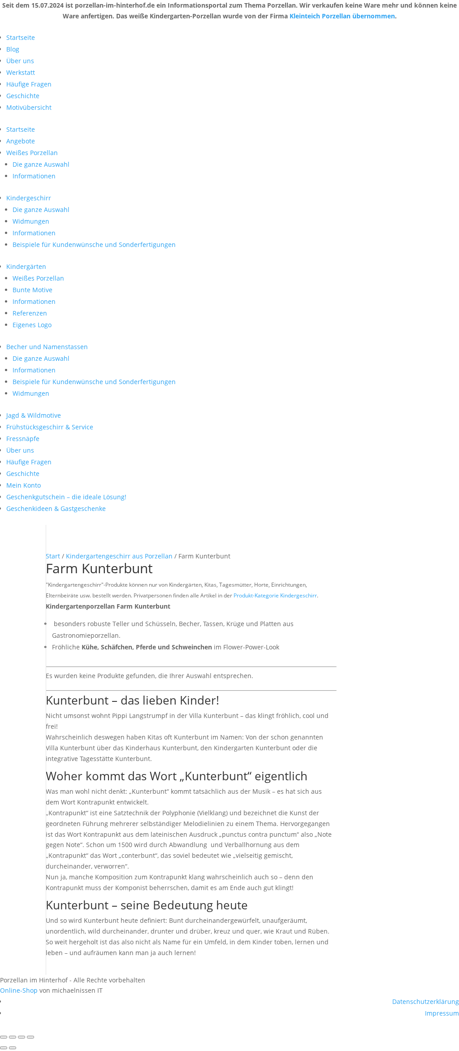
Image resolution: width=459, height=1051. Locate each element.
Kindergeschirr (28, 198)
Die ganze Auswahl (41, 164)
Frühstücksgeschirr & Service (49, 427)
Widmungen (31, 221)
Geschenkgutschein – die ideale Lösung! (66, 497)
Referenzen (30, 313)
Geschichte (22, 95)
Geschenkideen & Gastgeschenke (56, 508)
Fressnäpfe (22, 438)
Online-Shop (19, 990)
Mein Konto (23, 485)
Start (53, 556)
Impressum (442, 1013)
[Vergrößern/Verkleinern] (3, 1037)
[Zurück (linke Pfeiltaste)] (3, 1048)
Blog (12, 49)
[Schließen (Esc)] (30, 1037)
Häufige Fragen (29, 84)
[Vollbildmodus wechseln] (12, 1037)
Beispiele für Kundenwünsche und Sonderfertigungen (94, 244)
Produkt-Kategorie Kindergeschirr (275, 595)
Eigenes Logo (32, 324)
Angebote (20, 141)
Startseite (20, 37)
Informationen (34, 176)
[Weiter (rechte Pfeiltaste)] (12, 1048)
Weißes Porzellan (32, 152)
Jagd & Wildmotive (33, 415)
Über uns (20, 60)
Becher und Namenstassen (47, 346)
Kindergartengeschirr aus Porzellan (119, 556)
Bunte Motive (32, 289)
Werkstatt (20, 72)
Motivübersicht (29, 107)
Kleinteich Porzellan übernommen (342, 16)
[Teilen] (21, 1037)
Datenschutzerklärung (425, 1001)
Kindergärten (26, 266)
